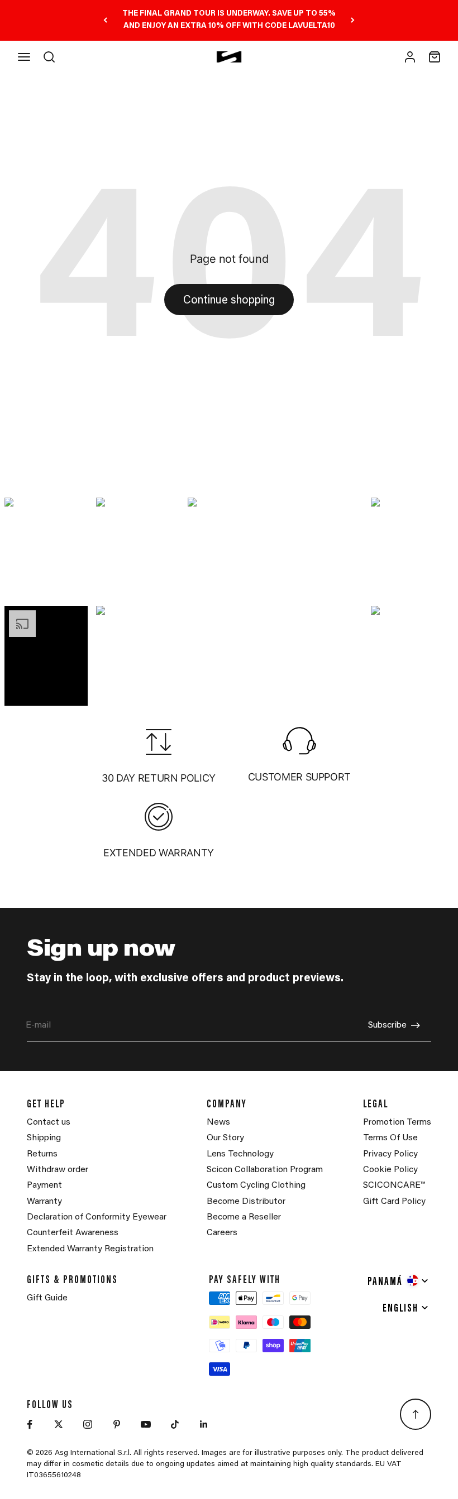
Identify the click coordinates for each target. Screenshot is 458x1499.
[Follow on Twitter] (58, 1424)
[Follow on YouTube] (145, 1424)
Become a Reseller (244, 1217)
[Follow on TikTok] (174, 1424)
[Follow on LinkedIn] (203, 1424)
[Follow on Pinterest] (116, 1424)
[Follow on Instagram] (87, 1424)
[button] (46, 548)
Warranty (44, 1201)
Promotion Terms (397, 1122)
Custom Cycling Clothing (256, 1185)
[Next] (353, 20)
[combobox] (399, 1280)
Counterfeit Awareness (72, 1232)
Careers (222, 1232)
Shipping (44, 1138)
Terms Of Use (390, 1138)
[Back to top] (415, 1414)
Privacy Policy (390, 1154)
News (218, 1122)
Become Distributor (246, 1201)
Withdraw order (57, 1169)
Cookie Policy (390, 1169)
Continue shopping (229, 300)
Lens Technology (240, 1154)
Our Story (225, 1138)
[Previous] (105, 20)
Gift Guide (47, 1298)
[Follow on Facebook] (29, 1424)
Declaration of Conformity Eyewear (96, 1217)
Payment (44, 1185)
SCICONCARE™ (394, 1185)
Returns (42, 1154)
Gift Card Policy (394, 1201)
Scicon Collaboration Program (265, 1169)
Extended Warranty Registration (90, 1249)
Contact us (48, 1122)
